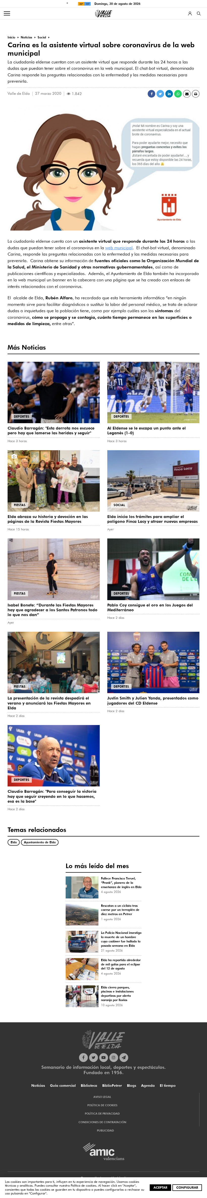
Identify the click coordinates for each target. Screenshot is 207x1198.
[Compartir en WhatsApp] (178, 94)
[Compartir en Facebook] (151, 94)
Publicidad (105, 1130)
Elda (14, 842)
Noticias (38, 1085)
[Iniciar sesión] (190, 13)
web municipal (119, 247)
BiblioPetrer (112, 1085)
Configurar (187, 1187)
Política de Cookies (102, 1105)
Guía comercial (63, 1085)
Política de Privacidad (102, 1113)
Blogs (131, 1085)
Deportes (21, 416)
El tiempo (168, 1085)
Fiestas (19, 505)
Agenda (148, 1085)
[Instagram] (113, 1057)
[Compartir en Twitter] (160, 94)
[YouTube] (103, 1057)
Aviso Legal (102, 1097)
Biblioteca (89, 1085)
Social (119, 505)
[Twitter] (93, 1057)
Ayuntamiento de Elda (40, 842)
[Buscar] (198, 13)
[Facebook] (83, 1057)
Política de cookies (83, 1185)
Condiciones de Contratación (102, 1122)
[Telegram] (123, 1057)
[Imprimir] (195, 94)
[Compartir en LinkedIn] (169, 94)
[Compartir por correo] (187, 94)
